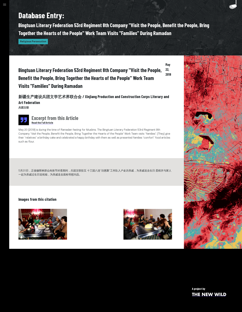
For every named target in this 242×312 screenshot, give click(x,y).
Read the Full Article (42, 122)
